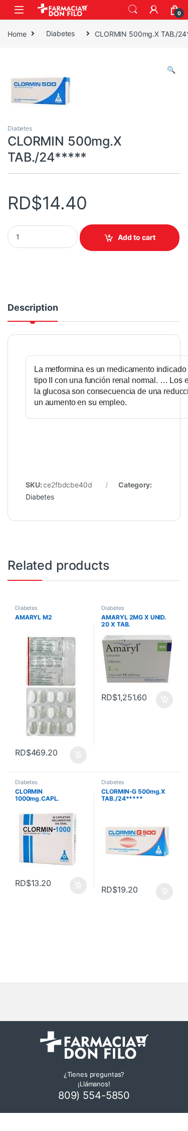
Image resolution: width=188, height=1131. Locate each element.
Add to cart (136, 237)
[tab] (33, 312)
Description (33, 308)
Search (132, 9)
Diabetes (60, 33)
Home (17, 33)
